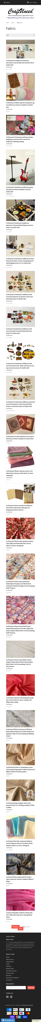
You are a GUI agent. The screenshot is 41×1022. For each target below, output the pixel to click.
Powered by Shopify (27, 1005)
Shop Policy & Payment (12, 977)
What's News (9, 939)
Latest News (10, 936)
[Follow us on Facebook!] (7, 997)
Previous (15, 927)
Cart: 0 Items (33, 2)
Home (7, 957)
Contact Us (9, 980)
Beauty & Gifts (10, 968)
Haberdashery (10, 961)
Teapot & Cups (10, 973)
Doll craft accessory (11, 971)
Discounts (8, 975)
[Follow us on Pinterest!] (11, 997)
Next (20, 928)
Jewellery (8, 966)
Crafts (7, 964)
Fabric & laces (10, 959)
